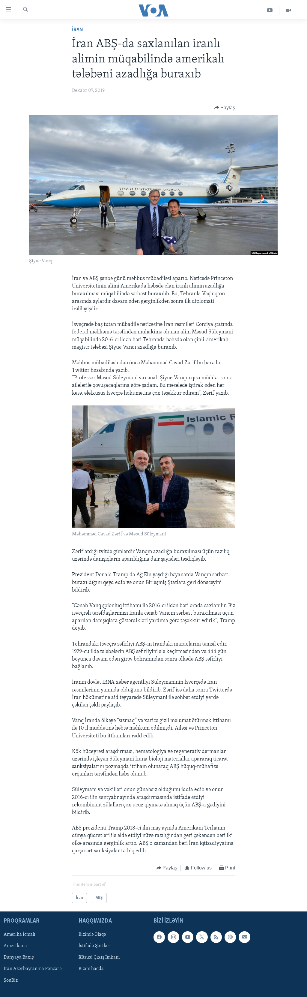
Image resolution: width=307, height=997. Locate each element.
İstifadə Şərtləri (95, 946)
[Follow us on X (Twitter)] (201, 937)
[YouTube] (270, 10)
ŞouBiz (11, 980)
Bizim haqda (91, 969)
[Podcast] (230, 937)
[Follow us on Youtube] (187, 937)
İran (77, 30)
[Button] (224, 108)
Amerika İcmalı (19, 934)
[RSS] (216, 937)
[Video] (288, 10)
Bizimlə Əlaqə (92, 934)
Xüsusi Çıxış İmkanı (99, 957)
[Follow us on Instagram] (173, 937)
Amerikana (15, 946)
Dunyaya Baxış (19, 957)
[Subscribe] (244, 937)
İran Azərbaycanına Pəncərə (33, 969)
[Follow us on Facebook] (159, 937)
